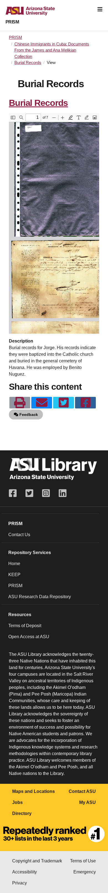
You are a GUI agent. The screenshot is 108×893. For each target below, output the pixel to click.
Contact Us (19, 534)
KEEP (14, 574)
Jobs (17, 802)
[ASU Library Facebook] (15, 493)
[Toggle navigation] (99, 9)
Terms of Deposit (24, 625)
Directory (22, 813)
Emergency (84, 872)
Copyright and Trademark (37, 861)
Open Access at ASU (28, 636)
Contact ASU (82, 791)
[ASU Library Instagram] (46, 493)
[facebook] (85, 402)
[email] (41, 402)
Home (14, 563)
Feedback (28, 414)
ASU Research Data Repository (39, 596)
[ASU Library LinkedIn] (62, 493)
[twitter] (63, 402)
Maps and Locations (33, 791)
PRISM (12, 22)
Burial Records (27, 62)
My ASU (87, 802)
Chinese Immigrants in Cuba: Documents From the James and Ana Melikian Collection (51, 50)
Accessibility (24, 872)
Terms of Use (83, 861)
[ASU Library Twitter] (29, 493)
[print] (19, 402)
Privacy (19, 883)
